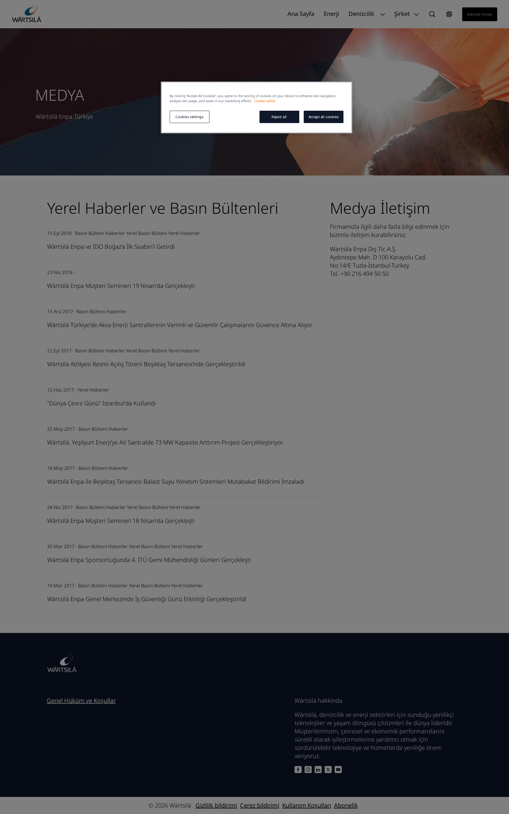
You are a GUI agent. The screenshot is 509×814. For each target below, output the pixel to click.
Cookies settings (189, 117)
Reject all (279, 117)
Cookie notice (264, 101)
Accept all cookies (323, 117)
